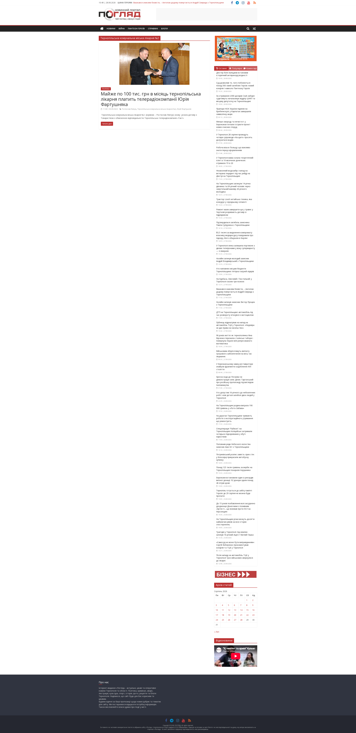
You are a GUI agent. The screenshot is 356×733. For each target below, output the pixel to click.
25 (223, 620)
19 (229, 615)
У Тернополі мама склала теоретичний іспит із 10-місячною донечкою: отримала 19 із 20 (234, 160)
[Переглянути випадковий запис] (254, 29)
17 (217, 615)
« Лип (216, 631)
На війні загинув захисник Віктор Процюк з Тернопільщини (161, 2)
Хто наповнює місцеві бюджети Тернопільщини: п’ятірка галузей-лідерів (235, 270)
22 (247, 615)
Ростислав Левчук (129, 109)
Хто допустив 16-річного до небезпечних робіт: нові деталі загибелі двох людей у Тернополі (235, 395)
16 (253, 610)
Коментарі (251, 68)
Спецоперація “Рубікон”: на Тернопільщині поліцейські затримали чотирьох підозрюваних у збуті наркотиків (234, 432)
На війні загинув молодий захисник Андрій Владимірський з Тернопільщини (235, 260)
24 (217, 620)
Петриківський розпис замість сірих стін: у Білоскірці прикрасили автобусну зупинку (235, 457)
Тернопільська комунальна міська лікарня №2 (156, 109)
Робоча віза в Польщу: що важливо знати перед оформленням (233, 149)
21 (241, 615)
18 (223, 615)
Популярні (237, 68)
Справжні (153, 28)
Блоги (164, 28)
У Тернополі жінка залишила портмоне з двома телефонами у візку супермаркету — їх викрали (235, 248)
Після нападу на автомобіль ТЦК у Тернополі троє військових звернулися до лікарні (234, 558)
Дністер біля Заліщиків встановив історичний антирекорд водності (232, 74)
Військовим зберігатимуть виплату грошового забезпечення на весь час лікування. (234, 354)
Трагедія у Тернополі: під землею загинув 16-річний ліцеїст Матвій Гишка (235, 533)
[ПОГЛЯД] (102, 29)
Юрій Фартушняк (184, 109)
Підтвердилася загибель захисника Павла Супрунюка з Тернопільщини (232, 223)
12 (229, 610)
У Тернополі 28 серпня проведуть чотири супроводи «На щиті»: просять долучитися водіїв (234, 137)
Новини (111, 28)
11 (223, 610)
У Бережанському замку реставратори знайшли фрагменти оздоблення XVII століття (234, 367)
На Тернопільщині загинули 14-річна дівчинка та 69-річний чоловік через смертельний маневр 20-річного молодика (233, 187)
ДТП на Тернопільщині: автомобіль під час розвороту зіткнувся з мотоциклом (235, 313)
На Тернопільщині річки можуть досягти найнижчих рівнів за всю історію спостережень (235, 522)
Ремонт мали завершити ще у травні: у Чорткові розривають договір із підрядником (234, 212)
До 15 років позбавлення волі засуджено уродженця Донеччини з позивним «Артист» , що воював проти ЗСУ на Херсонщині (235, 507)
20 (235, 615)
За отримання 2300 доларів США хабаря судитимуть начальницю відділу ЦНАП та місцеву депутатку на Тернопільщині (235, 99)
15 (247, 610)
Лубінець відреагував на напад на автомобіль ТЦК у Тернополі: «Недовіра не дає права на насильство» (235, 325)
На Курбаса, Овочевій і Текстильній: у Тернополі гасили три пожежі (234, 280)
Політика (105, 89)
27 (235, 620)
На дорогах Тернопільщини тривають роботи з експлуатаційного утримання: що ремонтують (234, 418)
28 (241, 620)
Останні (223, 68)
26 (229, 620)
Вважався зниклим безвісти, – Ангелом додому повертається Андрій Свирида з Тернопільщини (235, 292)
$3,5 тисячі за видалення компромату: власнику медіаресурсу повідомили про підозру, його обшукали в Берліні (234, 235)
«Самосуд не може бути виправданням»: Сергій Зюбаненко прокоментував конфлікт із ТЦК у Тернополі (235, 545)
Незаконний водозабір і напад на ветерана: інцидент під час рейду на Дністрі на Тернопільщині (233, 173)
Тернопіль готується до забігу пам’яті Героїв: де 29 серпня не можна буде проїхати (234, 493)
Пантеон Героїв (136, 28)
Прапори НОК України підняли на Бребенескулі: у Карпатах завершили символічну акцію (233, 111)
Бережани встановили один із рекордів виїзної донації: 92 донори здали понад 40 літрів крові (234, 480)
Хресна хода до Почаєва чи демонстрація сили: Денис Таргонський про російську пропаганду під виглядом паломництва (234, 381)
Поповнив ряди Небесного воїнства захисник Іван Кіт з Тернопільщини (233, 445)
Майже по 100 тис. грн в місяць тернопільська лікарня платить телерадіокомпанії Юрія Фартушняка (151, 99)
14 (241, 610)
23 (253, 615)
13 (235, 610)
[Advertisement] (206, 14)
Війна (122, 28)
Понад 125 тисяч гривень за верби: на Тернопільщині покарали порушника (234, 468)
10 (217, 610)
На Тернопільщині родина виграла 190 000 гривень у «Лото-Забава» (234, 407)
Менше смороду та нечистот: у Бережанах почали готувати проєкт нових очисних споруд (233, 124)
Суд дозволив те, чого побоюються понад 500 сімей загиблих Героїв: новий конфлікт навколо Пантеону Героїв (235, 85)
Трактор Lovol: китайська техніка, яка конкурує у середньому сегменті (234, 200)
